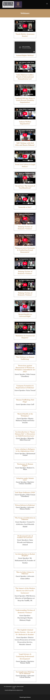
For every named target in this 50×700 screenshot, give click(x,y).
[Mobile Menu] (47, 3)
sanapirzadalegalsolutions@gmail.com (14, 690)
